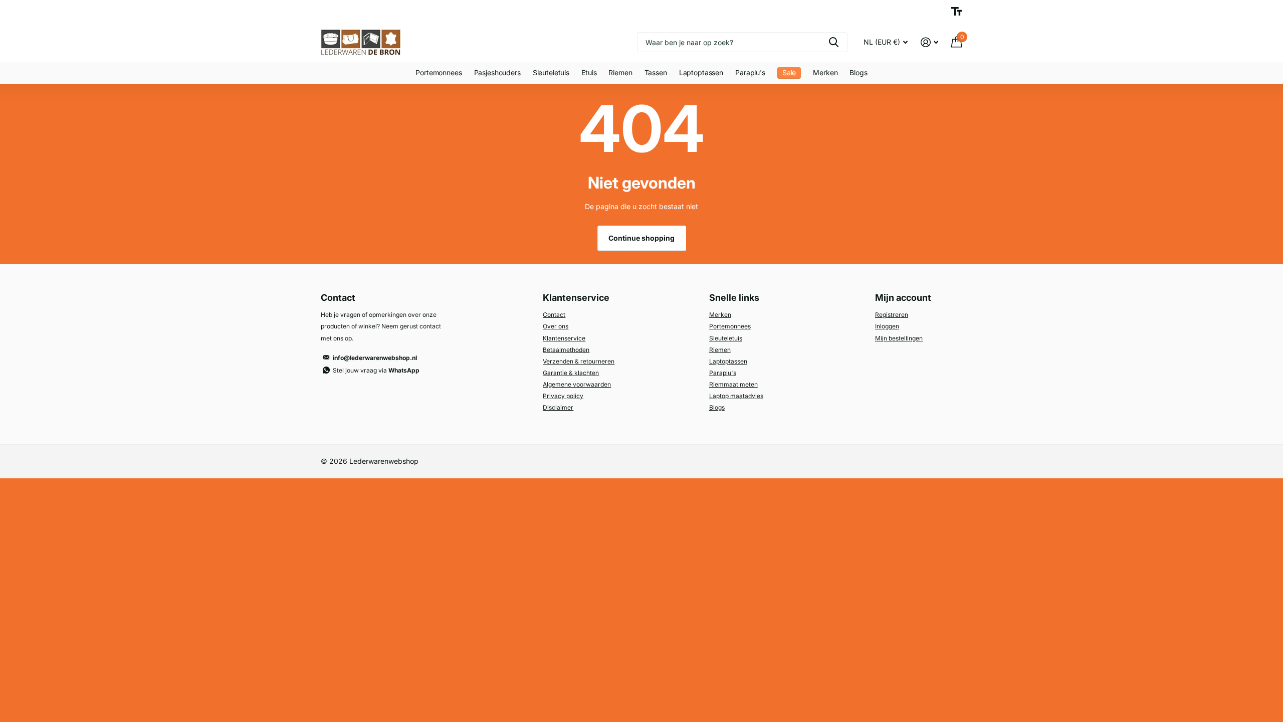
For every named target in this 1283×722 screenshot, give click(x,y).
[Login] (929, 42)
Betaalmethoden (566, 349)
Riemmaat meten (733, 384)
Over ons (555, 326)
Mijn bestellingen (899, 338)
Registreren (891, 314)
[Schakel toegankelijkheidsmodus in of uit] (956, 11)
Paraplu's (750, 72)
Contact (554, 314)
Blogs (858, 72)
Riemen (620, 72)
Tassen (656, 72)
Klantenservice (564, 338)
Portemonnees (438, 72)
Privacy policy (563, 396)
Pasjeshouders (497, 72)
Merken (825, 72)
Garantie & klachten (571, 373)
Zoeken (833, 42)
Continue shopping (641, 238)
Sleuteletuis (551, 72)
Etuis (588, 72)
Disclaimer (558, 407)
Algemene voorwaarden (577, 384)
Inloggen (887, 326)
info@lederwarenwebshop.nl (375, 358)
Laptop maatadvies (736, 396)
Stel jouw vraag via (376, 370)
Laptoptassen (701, 72)
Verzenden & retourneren (578, 361)
